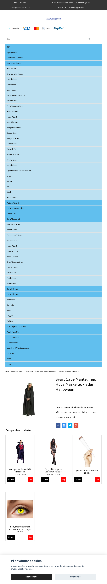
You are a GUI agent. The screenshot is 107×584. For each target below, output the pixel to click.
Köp (63, 479)
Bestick (10, 310)
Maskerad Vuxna (18, 372)
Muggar (10, 315)
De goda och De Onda (16, 95)
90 (8, 186)
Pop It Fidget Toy (13, 332)
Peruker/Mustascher (15, 208)
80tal (9, 192)
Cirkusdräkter (12, 267)
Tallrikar (10, 321)
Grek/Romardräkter (15, 106)
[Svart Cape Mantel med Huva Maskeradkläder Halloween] (28, 400)
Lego (9, 364)
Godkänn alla (31, 577)
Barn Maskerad (13, 219)
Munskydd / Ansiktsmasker (18, 348)
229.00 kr (20, 474)
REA (8, 47)
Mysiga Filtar (12, 52)
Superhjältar (12, 143)
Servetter (11, 305)
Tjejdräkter (11, 278)
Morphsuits (11, 84)
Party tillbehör (13, 294)
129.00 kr (53, 474)
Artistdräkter (12, 160)
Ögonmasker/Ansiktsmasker (19, 170)
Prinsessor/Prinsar (15, 235)
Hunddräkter (12, 342)
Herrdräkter (12, 197)
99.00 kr (20, 532)
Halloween (11, 68)
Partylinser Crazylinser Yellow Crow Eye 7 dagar (20, 528)
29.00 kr (87, 473)
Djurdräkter (11, 100)
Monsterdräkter (13, 224)
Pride (9, 358)
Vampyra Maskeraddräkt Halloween (20, 470)
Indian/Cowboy (13, 117)
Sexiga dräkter (13, 138)
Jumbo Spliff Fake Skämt (87, 470)
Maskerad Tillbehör (15, 57)
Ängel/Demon (12, 256)
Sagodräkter (12, 133)
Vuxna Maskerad (14, 63)
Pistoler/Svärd (13, 203)
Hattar (9, 181)
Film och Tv (11, 149)
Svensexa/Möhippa (15, 74)
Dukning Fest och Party (16, 326)
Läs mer (11, 479)
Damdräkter (12, 165)
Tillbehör (10, 353)
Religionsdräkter (14, 127)
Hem (8, 372)
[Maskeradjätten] (53, 18)
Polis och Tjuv (12, 251)
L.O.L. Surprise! (13, 337)
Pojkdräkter (12, 283)
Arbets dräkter (13, 154)
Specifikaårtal (12, 122)
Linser (9, 176)
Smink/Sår (11, 213)
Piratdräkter (12, 79)
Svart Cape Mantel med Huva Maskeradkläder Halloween (57, 372)
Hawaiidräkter (13, 111)
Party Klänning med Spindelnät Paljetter (53, 470)
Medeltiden (11, 90)
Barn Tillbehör (13, 289)
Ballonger (11, 299)
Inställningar (75, 577)
